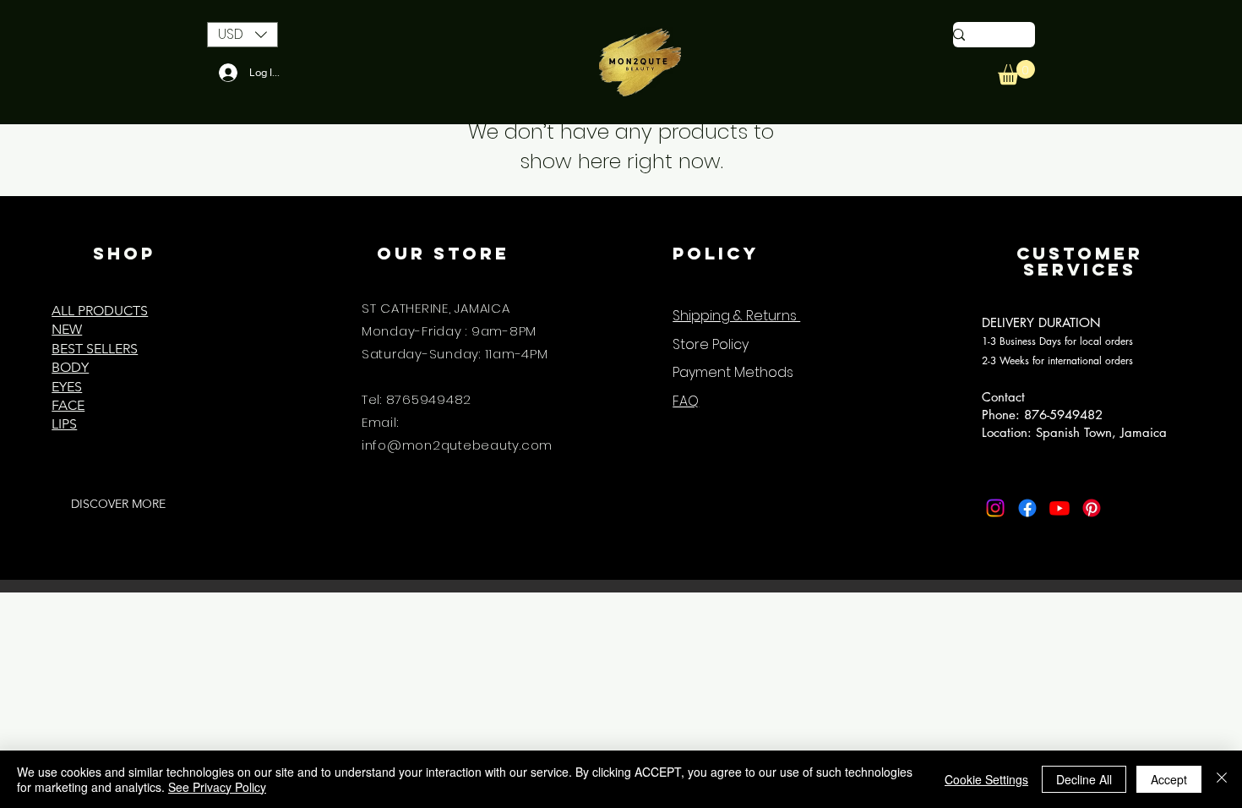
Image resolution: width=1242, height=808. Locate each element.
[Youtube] (1059, 508)
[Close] (1222, 779)
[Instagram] (995, 508)
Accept (1169, 779)
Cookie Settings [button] (986, 779)
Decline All (1084, 779)
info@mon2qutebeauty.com (457, 445)
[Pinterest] (1091, 508)
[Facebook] (1027, 508)
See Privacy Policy (217, 786)
